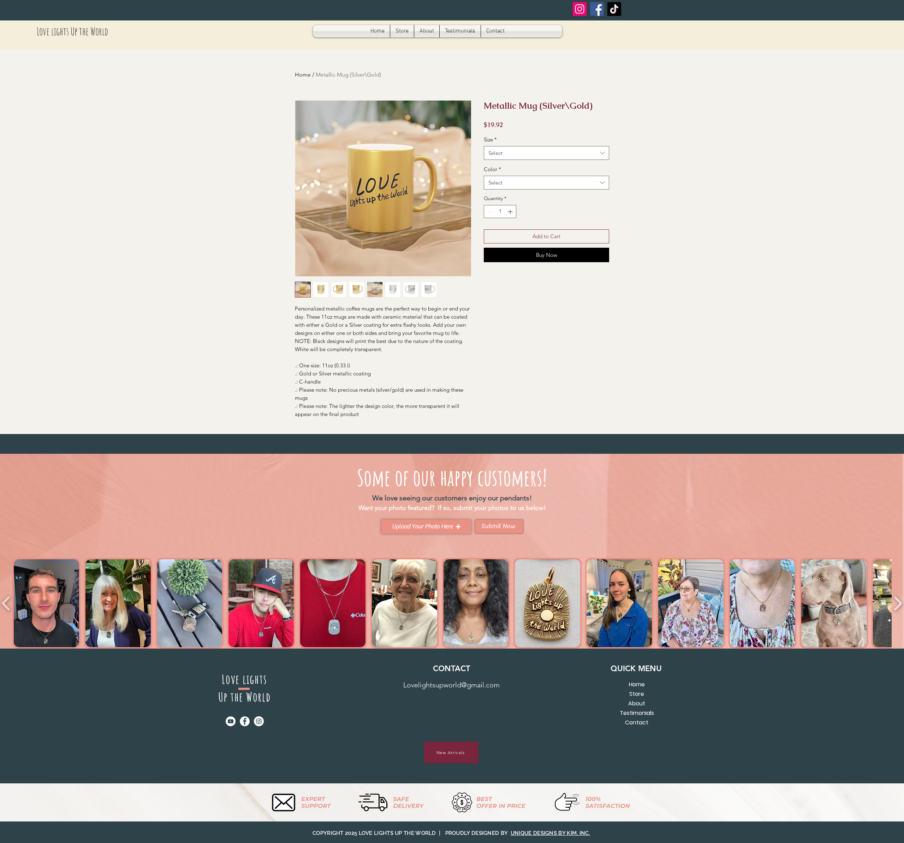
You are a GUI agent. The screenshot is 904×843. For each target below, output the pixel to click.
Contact (636, 722)
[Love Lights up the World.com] (597, 9)
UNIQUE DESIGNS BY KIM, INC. (550, 833)
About (636, 703)
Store (636, 694)
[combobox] (546, 153)
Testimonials (637, 713)
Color (492, 169)
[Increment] (510, 211)
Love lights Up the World (72, 31)
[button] (426, 527)
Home (303, 74)
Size (490, 139)
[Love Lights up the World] (614, 9)
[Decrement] (489, 211)
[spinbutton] (500, 211)
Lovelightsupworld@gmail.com (451, 685)
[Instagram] (580, 9)
